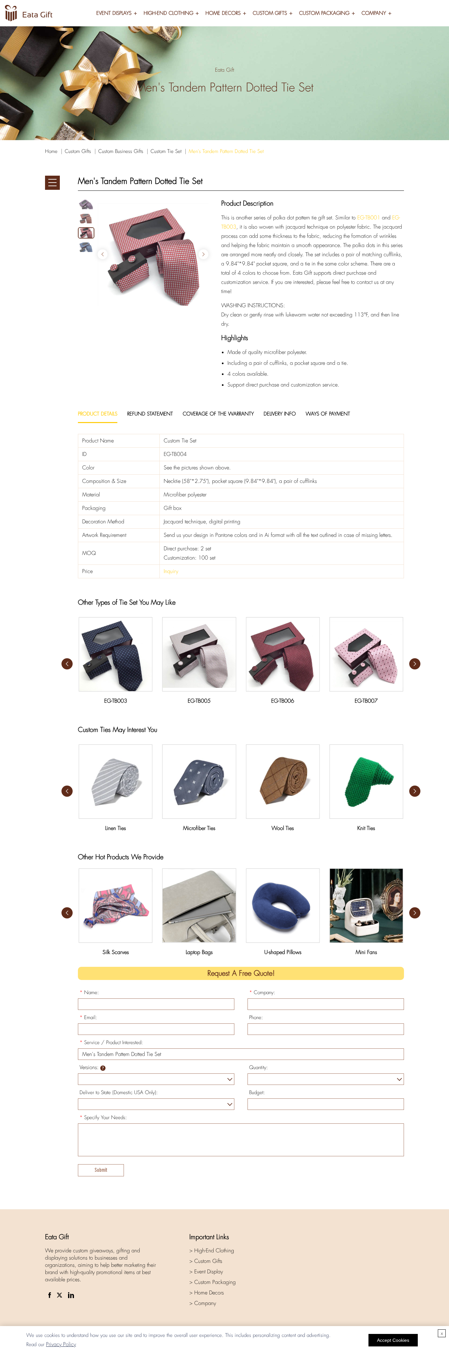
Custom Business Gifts (120, 151)
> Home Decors (206, 1292)
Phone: (256, 1017)
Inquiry (171, 571)
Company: (262, 992)
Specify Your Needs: (103, 1117)
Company (374, 13)
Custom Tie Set (166, 151)
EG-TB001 (368, 217)
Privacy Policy (61, 1344)
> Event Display (206, 1271)
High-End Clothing (168, 13)
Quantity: (258, 1067)
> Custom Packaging (212, 1282)
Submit (101, 1170)
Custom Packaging (324, 13)
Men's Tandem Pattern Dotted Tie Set (226, 151)
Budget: (257, 1092)
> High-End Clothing (211, 1250)
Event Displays (113, 13)
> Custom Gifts (205, 1261)
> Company (202, 1303)
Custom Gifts (270, 13)
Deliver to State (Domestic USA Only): (119, 1092)
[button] (203, 254)
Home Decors (223, 13)
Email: (88, 1017)
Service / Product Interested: (111, 1042)
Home (51, 151)
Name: (89, 992)
